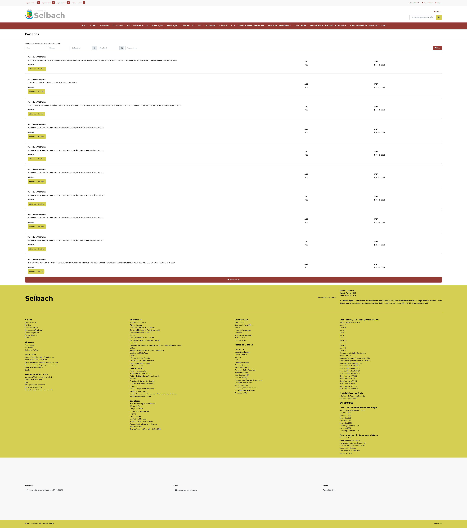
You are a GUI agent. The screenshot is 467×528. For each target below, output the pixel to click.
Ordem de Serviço (136, 366)
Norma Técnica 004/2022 (348, 384)
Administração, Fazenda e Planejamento (39, 357)
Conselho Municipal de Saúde (140, 333)
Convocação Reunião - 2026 (349, 431)
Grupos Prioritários (241, 373)
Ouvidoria (238, 333)
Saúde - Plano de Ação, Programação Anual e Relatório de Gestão (153, 394)
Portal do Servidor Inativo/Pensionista (39, 390)
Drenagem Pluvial (346, 453)
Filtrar (438, 48)
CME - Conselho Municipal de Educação (358, 408)
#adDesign (438, 523)
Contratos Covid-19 (242, 362)
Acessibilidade (414, 3)
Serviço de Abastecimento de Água (352, 443)
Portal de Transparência (351, 393)
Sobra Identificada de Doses (245, 390)
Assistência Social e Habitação (36, 360)
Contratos (133, 335)
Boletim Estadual (241, 355)
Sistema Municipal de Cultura (140, 396)
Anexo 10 (343, 330)
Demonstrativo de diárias (34, 380)
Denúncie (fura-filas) (242, 365)
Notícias (238, 328)
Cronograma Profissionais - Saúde (142, 338)
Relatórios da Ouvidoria (243, 335)
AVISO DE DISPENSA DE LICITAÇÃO (142, 328)
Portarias (133, 379)
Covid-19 (239, 350)
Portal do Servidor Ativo (33, 387)
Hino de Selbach (31, 322)
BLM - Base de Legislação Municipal (142, 404)
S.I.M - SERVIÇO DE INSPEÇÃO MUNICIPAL (247, 26)
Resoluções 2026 (346, 423)
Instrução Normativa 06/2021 (350, 368)
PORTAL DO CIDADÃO (207, 26)
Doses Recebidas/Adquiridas (245, 370)
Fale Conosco (239, 322)
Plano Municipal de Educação (140, 374)
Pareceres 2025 (345, 421)
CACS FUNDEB (300, 26)
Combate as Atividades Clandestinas (353, 353)
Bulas (236, 360)
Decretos (133, 343)
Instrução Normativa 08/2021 (350, 374)
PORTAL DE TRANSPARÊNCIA (279, 26)
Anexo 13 (343, 338)
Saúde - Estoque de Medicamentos (142, 389)
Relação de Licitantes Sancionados (142, 381)
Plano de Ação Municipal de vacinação (248, 380)
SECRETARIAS (117, 26)
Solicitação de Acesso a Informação (352, 396)
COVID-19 (223, 26)
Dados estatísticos (32, 328)
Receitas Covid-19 (241, 385)
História (28, 325)
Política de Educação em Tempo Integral (144, 376)
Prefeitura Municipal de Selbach (45, 14)
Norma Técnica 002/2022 (348, 379)
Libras (439, 3)
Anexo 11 (343, 333)
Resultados (234, 280)
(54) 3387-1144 (330, 490)
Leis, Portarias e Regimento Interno (352, 410)
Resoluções (134, 386)
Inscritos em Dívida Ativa (139, 353)
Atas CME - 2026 (345, 415)
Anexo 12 (343, 335)
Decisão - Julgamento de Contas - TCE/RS (145, 340)
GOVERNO (104, 26)
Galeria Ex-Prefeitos (32, 350)
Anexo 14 (343, 340)
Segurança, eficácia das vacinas (246, 388)
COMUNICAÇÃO (187, 26)
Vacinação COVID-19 (242, 393)
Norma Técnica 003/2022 (348, 381)
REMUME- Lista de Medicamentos (142, 384)
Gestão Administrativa (36, 375)
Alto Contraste (428, 3)
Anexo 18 (343, 343)
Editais (132, 348)
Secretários (29, 348)
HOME (83, 26)
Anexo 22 (343, 351)
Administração (30, 345)
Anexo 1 (37, 69)
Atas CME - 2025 (345, 413)
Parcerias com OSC (137, 368)
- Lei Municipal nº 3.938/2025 (350, 322)
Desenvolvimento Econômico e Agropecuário (41, 362)
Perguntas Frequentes (243, 330)
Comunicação (241, 320)
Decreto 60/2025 (346, 356)
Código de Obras (136, 406)
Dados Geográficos (32, 333)
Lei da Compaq (135, 416)
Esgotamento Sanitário (348, 448)
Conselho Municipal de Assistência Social (145, 330)
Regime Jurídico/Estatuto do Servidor (143, 424)
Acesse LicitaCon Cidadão (140, 358)
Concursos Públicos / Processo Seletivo (39, 377)
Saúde (27, 370)
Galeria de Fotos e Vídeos (244, 325)
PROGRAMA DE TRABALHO (349, 389)
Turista (438, 12)
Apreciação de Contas (138, 322)
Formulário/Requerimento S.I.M (351, 363)
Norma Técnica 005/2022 (348, 386)
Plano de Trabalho (346, 438)
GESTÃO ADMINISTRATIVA (137, 26)
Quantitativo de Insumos (243, 383)
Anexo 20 (343, 345)
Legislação (135, 401)
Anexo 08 (343, 325)
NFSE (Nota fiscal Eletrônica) (35, 385)
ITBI (26, 382)
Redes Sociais (240, 338)
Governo (29, 342)
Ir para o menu (48, 3)
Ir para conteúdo (32, 3)
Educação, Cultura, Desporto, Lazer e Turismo (41, 365)
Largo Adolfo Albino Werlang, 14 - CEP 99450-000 (45, 490)
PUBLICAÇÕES (157, 26)
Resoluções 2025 (346, 418)
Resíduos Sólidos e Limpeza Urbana (352, 446)
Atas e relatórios (136, 325)
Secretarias (30, 355)
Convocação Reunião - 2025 (349, 426)
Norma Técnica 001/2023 (348, 376)
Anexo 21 (343, 348)
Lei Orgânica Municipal (138, 419)
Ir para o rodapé (78, 3)
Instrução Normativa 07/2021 (350, 371)
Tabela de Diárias (136, 427)
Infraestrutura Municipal (33, 330)
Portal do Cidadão (244, 345)
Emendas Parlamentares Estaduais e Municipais (147, 351)
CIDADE (93, 26)
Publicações (136, 320)
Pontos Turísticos (31, 335)
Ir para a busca (63, 3)
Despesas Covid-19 (241, 367)
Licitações (133, 356)
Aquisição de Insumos (242, 352)
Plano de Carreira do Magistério (141, 422)
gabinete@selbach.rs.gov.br (187, 490)
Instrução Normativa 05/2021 (350, 366)
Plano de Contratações (138, 371)
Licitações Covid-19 (242, 375)
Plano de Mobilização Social (350, 440)
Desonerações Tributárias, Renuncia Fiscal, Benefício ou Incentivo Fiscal (155, 345)
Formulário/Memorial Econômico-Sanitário (355, 358)
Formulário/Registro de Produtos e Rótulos (355, 361)
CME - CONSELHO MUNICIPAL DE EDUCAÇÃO (328, 26)
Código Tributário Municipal (139, 411)
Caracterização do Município (350, 451)
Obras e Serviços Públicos (34, 367)
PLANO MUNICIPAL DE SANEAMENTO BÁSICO (368, 26)
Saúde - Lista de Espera (138, 391)
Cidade (28, 320)
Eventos (28, 338)
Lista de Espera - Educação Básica (142, 361)
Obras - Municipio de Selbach (140, 363)
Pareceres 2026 (345, 428)
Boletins (238, 357)
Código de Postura (136, 409)
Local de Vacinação (241, 378)
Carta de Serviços (241, 340)
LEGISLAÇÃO (172, 26)
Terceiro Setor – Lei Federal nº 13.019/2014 (145, 429)
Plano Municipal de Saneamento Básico (359, 435)
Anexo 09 (343, 328)
